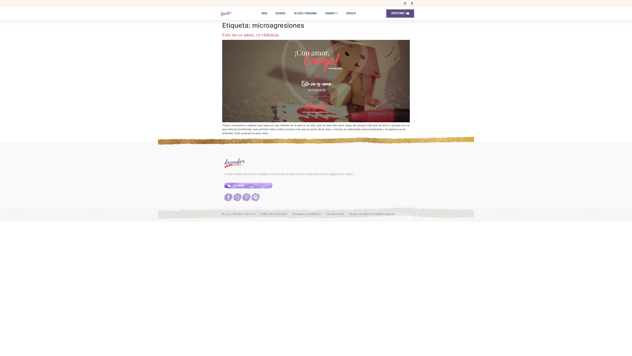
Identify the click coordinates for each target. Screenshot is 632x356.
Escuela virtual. (335, 214)
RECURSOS (280, 13)
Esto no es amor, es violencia (250, 35)
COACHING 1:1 (331, 13)
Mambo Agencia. (385, 214)
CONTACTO (351, 13)
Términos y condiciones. (306, 214)
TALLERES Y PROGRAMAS (305, 13)
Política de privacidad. (274, 214)
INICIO (264, 13)
